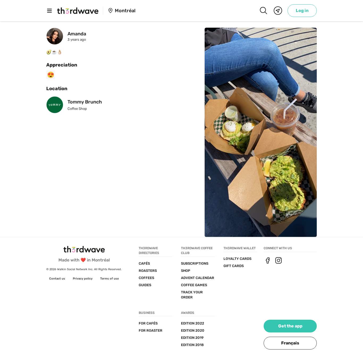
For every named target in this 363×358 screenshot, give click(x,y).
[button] (290, 343)
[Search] (263, 10)
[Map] (278, 10)
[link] (302, 10)
